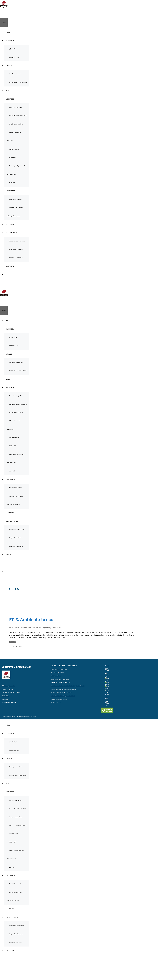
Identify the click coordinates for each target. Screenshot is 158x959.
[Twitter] (107, 672)
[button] (5, 274)
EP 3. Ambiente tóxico (31, 619)
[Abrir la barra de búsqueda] (2, 13)
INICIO (8, 32)
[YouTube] (107, 680)
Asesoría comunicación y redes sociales (63, 696)
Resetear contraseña (16, 258)
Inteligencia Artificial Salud (18, 82)
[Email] (107, 705)
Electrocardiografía (15, 107)
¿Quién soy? (13, 49)
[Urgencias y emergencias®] (4, 8)
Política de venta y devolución (60, 679)
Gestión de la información (59, 699)
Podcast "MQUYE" (56, 702)
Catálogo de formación (58, 672)
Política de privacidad (8, 685)
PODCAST (12, 157)
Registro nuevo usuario (17, 241)
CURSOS (9, 65)
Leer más (12, 642)
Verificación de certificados (59, 669)
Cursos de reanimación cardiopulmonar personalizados (67, 685)
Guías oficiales (14, 149)
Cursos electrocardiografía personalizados (63, 689)
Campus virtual (56, 675)
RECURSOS (10, 99)
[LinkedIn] (107, 684)
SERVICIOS (10, 224)
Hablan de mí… (14, 57)
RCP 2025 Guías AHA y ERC (18, 116)
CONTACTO (10, 266)
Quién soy (5, 699)
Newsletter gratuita (15, 199)
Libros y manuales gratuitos (18, 825)
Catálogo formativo (15, 74)
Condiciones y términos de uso (11, 692)
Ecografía (12, 182)
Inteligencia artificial (16, 124)
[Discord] (107, 697)
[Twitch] (107, 692)
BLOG (8, 91)
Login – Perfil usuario (16, 249)
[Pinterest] (107, 688)
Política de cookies (7, 689)
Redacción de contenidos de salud (61, 692)
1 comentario (20, 646)
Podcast (12, 646)
